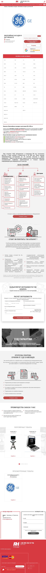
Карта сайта (23, 544)
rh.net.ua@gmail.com (7, 519)
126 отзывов (32, 51)
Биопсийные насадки (20, 136)
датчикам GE (27, 56)
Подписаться (19, 566)
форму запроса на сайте (13, 132)
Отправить (33, 533)
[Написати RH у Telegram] (20, 2)
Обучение (7, 140)
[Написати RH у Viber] (22, 2)
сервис (16, 138)
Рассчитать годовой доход (23, 317)
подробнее (40, 4)
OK (44, 4)
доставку (13, 141)
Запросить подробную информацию (32, 41)
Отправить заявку (23, 216)
